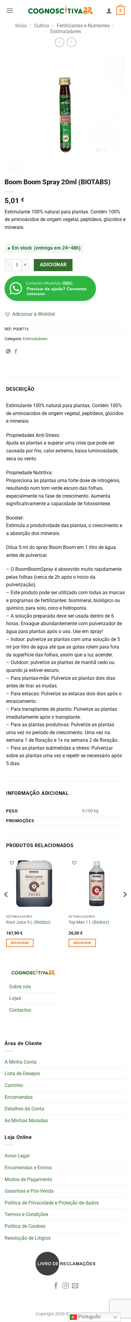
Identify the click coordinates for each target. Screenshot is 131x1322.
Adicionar (53, 264)
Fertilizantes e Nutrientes (83, 26)
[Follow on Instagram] (65, 1286)
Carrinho (14, 1085)
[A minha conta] (109, 10)
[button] (9, 10)
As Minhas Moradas (26, 1120)
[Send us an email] (75, 1286)
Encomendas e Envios (28, 1167)
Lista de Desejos (22, 1073)
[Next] (124, 906)
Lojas (15, 998)
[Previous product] (71, 42)
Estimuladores (65, 31)
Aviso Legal (17, 1156)
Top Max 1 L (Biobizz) (89, 922)
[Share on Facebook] (15, 351)
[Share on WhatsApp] (8, 351)
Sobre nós (20, 987)
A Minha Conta (21, 1062)
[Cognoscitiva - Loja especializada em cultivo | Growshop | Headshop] (59, 10)
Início (21, 26)
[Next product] (59, 42)
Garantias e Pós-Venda (29, 1191)
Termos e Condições (26, 1214)
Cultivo (41, 26)
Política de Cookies (25, 1226)
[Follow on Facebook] (56, 1286)
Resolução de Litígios (28, 1238)
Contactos (20, 1010)
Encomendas (19, 1097)
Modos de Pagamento (28, 1179)
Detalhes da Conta (24, 1109)
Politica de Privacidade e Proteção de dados (52, 1203)
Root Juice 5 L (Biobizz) (28, 922)
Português (89, 1316)
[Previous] (6, 906)
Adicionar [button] (20, 943)
